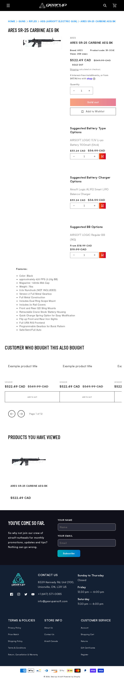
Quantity (74, 84)
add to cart (32, 397)
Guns (22, 21)
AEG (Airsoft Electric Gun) (58, 21)
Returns (84, 641)
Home (11, 21)
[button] (7, 5)
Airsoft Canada (51, 641)
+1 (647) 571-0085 (50, 594)
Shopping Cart (87, 634)
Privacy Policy (14, 628)
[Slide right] (21, 413)
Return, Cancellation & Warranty (23, 654)
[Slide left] (11, 413)
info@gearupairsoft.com (52, 601)
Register (84, 654)
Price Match (13, 634)
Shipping (74, 69)
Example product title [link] (22, 366)
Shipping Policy (15, 641)
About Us (48, 628)
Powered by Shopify (72, 677)
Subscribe (69, 553)
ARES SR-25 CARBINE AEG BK (29, 485)
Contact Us (49, 634)
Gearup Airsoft (57, 677)
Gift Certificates (88, 648)
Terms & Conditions (17, 648)
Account (84, 628)
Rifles (33, 21)
